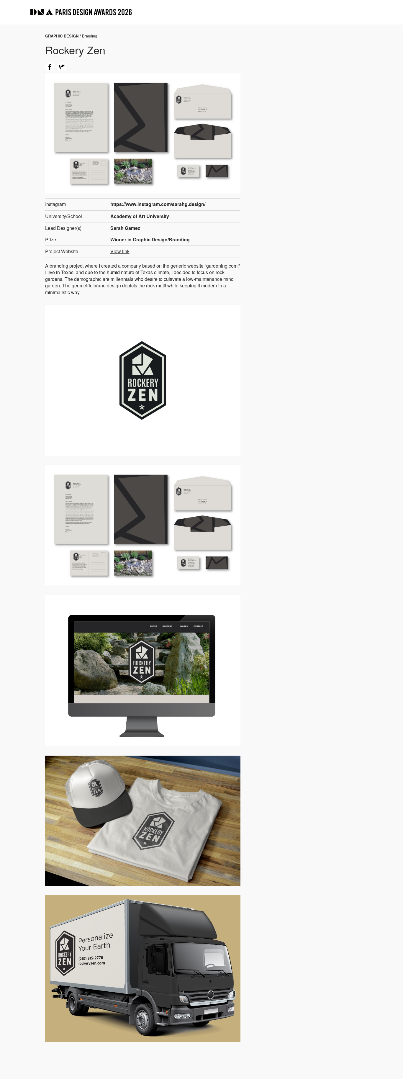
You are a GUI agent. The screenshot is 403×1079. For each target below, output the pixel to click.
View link (120, 251)
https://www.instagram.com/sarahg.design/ (157, 204)
